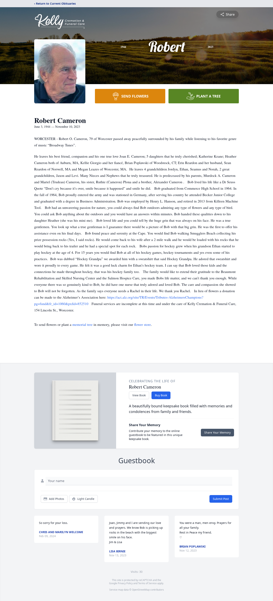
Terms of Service (147, 583)
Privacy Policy (125, 583)
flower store (142, 324)
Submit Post (221, 499)
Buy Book (161, 395)
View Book (139, 395)
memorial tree (82, 324)
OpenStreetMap (141, 589)
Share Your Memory (217, 432)
